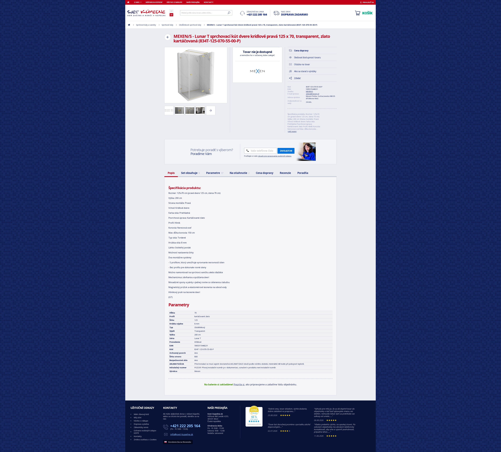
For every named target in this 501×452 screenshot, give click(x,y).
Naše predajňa (193, 2)
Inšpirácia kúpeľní (154, 2)
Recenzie (285, 173)
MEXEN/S (309, 91)
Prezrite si (239, 384)
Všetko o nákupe (174, 2)
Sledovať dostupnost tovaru (307, 57)
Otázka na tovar (302, 64)
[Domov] (129, 2)
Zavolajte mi (286, 150)
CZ (171, 11)
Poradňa (302, 173)
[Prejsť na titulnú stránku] (146, 13)
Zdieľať (297, 78)
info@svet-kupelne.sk (181, 434)
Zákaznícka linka (257, 13)
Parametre (214, 173)
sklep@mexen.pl (312, 94)
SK (171, 15)
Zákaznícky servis (141, 427)
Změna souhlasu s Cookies (145, 439)
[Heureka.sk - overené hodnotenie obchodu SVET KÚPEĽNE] (254, 426)
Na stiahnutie (239, 173)
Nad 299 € (294, 13)
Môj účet (137, 417)
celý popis (292, 131)
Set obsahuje (190, 173)
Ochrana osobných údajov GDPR (145, 431)
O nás (136, 2)
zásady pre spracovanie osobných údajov (274, 156)
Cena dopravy (264, 173)
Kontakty (208, 2)
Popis (171, 173)
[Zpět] (167, 37)
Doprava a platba (141, 424)
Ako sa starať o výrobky (305, 71)
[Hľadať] (229, 12)
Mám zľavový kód (141, 414)
